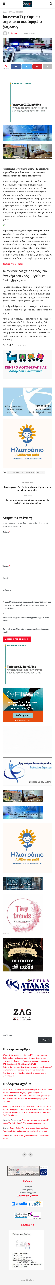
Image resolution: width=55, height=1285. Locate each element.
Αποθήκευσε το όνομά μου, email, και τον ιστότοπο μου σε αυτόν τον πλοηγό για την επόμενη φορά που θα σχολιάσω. (28, 605)
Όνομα (6, 566)
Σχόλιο (6, 532)
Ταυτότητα (27, 1187)
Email (6, 578)
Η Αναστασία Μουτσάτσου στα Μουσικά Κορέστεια (23, 1070)
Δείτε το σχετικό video (13, 264)
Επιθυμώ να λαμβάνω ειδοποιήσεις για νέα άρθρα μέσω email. (26, 630)
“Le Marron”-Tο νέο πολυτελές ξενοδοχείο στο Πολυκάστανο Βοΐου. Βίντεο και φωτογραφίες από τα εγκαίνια (27, 1098)
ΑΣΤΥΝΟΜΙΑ (13, 472)
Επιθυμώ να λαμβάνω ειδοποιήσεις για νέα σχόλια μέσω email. (26, 619)
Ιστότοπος (7, 590)
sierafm (14, 33)
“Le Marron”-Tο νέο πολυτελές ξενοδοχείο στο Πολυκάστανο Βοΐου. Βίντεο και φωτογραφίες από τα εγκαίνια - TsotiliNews (27, 1092)
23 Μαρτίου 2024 (28, 33)
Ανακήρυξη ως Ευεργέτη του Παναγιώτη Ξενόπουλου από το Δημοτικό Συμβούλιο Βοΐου (27, 1112)
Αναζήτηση (7, 1035)
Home (5, 12)
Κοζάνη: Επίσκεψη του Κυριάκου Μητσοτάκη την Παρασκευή (27, 1067)
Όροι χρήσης (27, 1190)
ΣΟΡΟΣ (40, 472)
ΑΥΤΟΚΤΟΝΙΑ (28, 472)
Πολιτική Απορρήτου (27, 1193)
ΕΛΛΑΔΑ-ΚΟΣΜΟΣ (16, 12)
